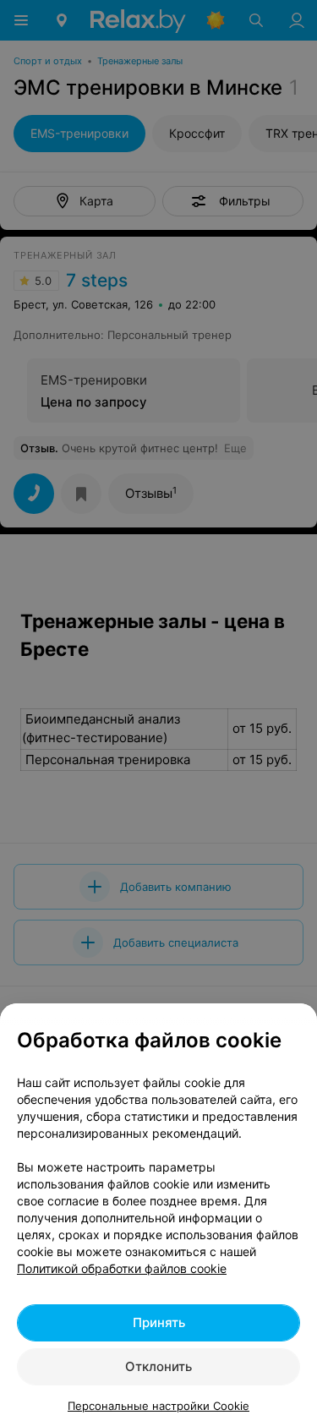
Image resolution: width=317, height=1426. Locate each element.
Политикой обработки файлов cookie (122, 1268)
